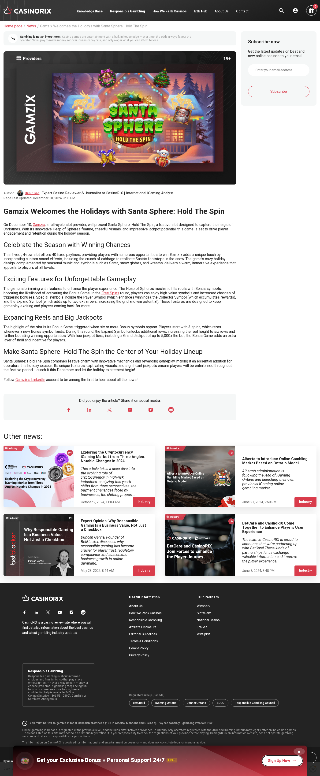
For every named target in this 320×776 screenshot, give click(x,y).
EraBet (202, 627)
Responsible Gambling (127, 11)
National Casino (208, 620)
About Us (222, 11)
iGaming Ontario (165, 703)
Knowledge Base (90, 11)
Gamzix (39, 224)
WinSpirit (203, 634)
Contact (242, 11)
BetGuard (139, 703)
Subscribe (278, 91)
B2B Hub (200, 11)
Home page (13, 26)
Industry (144, 502)
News (31, 26)
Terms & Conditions (143, 641)
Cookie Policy (139, 648)
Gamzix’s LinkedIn (30, 379)
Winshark (203, 606)
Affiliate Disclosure (142, 627)
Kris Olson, (32, 193)
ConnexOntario (196, 703)
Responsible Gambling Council (255, 703)
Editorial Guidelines (143, 634)
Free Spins (110, 293)
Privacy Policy (139, 655)
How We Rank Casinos (170, 11)
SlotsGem (204, 613)
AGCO (220, 703)
